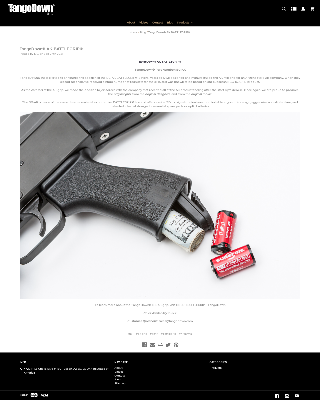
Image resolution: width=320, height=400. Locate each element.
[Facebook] (144, 345)
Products (183, 22)
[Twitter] (168, 345)
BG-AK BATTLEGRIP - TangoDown (201, 305)
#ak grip (141, 333)
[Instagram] (287, 396)
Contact (157, 22)
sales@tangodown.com (176, 321)
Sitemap (120, 383)
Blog (170, 22)
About (131, 22)
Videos (143, 22)
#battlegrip (168, 333)
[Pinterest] (176, 345)
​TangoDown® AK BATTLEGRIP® (51, 49)
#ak (130, 333)
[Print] (160, 345)
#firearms (185, 333)
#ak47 (154, 333)
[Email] (152, 345)
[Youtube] (296, 396)
